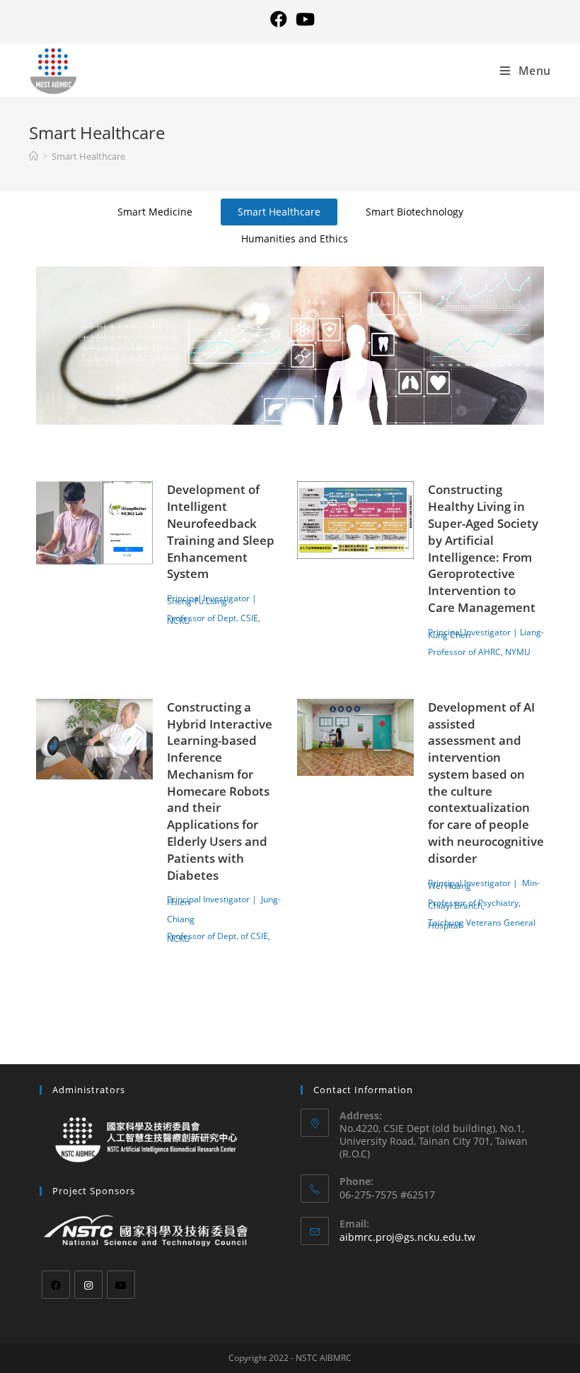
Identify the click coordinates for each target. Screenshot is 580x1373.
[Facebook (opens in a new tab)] (278, 19)
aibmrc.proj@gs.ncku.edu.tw (407, 1237)
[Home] (33, 156)
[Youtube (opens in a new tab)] (303, 19)
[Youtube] (121, 1285)
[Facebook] (56, 1285)
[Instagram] (88, 1285)
